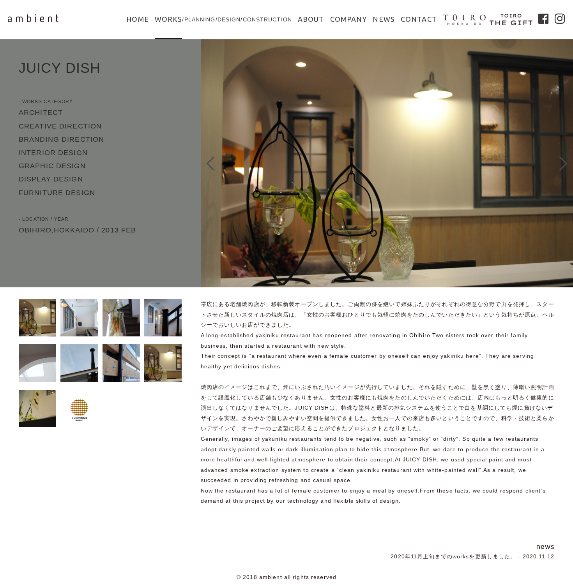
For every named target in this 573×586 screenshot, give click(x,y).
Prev (210, 164)
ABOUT (311, 19)
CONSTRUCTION (267, 19)
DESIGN (229, 19)
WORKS (168, 19)
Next (563, 164)
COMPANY (348, 19)
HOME (137, 19)
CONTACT (419, 19)
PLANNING (200, 19)
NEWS (383, 19)
